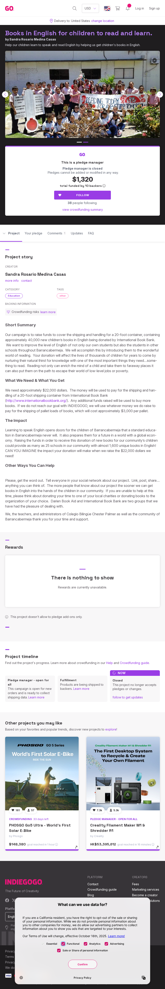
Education (14, 295)
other (63, 295)
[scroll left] (5, 94)
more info (12, 280)
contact (26, 280)
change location (102, 21)
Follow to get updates (128, 697)
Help (109, 663)
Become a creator (145, 895)
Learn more (36, 697)
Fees (135, 884)
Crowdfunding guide (134, 663)
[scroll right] (160, 94)
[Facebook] (7, 900)
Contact (92, 884)
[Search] (74, 8)
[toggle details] (78, 849)
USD (88, 8)
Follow (82, 195)
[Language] (107, 8)
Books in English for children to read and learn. (78, 33)
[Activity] (127, 8)
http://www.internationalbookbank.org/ (36, 400)
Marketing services (145, 889)
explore (110, 729)
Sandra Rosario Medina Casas (32, 39)
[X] (14, 900)
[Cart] (117, 8)
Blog (90, 895)
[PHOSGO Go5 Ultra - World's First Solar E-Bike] (42, 773)
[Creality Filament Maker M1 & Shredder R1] (123, 773)
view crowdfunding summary (82, 209)
